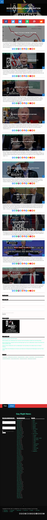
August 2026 (19, 420)
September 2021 (19, 489)
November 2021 (19, 486)
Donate (34, 421)
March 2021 (19, 496)
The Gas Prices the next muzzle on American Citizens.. (23, 275)
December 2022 (19, 467)
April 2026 (18, 426)
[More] (34, 49)
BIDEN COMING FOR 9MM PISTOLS (24, 247)
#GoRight (5, 357)
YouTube (37, 510)
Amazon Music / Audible (37, 438)
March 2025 (19, 444)
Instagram (34, 426)
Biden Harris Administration (12, 26)
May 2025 (18, 441)
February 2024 (19, 456)
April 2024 (18, 454)
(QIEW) (27, 357)
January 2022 (19, 483)
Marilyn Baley (23, 358)
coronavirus (29, 188)
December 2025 (19, 431)
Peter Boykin (5, 67)
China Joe (21, 108)
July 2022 (18, 474)
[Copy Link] (28, 49)
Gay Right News (23, 414)
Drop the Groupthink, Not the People (9, 338)
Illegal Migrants (30, 162)
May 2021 (18, 493)
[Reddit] (22, 49)
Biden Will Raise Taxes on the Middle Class (24, 141)
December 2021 (19, 484)
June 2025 (18, 440)
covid (34, 188)
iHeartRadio (35, 445)
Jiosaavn (34, 446)
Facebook (34, 424)
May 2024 (18, 453)
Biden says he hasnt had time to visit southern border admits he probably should (23, 168)
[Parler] (18, 49)
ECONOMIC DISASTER (23, 135)
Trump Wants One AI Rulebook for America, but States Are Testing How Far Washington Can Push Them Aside (23, 349)
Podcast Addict (35, 448)
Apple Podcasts (35, 439)
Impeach (28, 215)
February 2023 (19, 464)
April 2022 (18, 479)
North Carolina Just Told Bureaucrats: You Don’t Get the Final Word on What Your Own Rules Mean (21, 340)
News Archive (35, 423)
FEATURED (32, 357)
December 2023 (19, 457)
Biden (4, 26)
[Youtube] (32, 49)
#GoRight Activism (12, 357)
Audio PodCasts (35, 433)
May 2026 (18, 424)
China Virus (26, 268)
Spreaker (34, 435)
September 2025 (19, 436)
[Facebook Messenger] (26, 49)
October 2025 (19, 434)
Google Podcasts (36, 443)
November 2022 (19, 469)
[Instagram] (24, 49)
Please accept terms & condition (9, 312)
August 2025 (19, 437)
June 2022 (18, 476)
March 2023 (19, 463)
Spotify (34, 436)
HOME (34, 420)
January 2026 (19, 430)
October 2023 (19, 460)
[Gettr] (30, 49)
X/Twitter (25, 510)
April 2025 (18, 443)
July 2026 (18, 421)
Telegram (34, 427)
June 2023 (18, 461)
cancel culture (19, 268)
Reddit (11, 511)
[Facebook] (13, 49)
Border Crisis (22, 162)
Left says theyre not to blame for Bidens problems (23, 60)
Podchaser (35, 449)
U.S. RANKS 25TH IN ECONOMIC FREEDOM (27, 26)
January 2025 (19, 447)
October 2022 (19, 470)
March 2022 (19, 480)
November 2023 (19, 459)
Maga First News (15, 358)
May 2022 (18, 477)
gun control (29, 241)
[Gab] (17, 49)
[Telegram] (15, 49)
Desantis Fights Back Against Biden (24, 194)
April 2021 (18, 494)
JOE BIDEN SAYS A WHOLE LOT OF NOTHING (24, 114)
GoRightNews (35, 451)
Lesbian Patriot (6, 358)
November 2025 (19, 433)
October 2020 (19, 497)
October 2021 (19, 487)
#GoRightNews (6, 188)
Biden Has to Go (23, 222)
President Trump (32, 358)
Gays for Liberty (39, 357)
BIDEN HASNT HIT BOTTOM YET (24, 87)
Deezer (34, 442)
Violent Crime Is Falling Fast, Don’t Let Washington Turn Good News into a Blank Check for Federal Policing (21, 346)
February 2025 (19, 446)
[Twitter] (20, 49)
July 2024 (18, 450)
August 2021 (19, 490)
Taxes (29, 135)
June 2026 (18, 423)
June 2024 (18, 451)
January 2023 (19, 466)
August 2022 (19, 473)
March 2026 (19, 427)
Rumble (34, 430)
